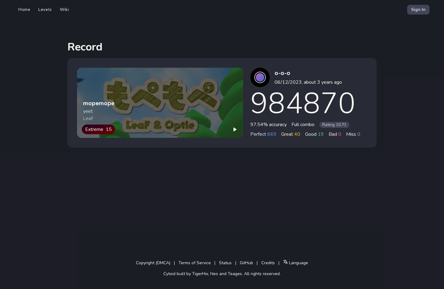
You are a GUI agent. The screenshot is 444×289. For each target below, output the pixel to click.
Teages (235, 274)
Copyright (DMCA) (153, 263)
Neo (214, 274)
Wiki (64, 9)
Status (225, 263)
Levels (45, 9)
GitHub (246, 263)
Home (24, 9)
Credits (268, 263)
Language (298, 263)
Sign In (418, 9)
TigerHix (200, 274)
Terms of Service (195, 263)
